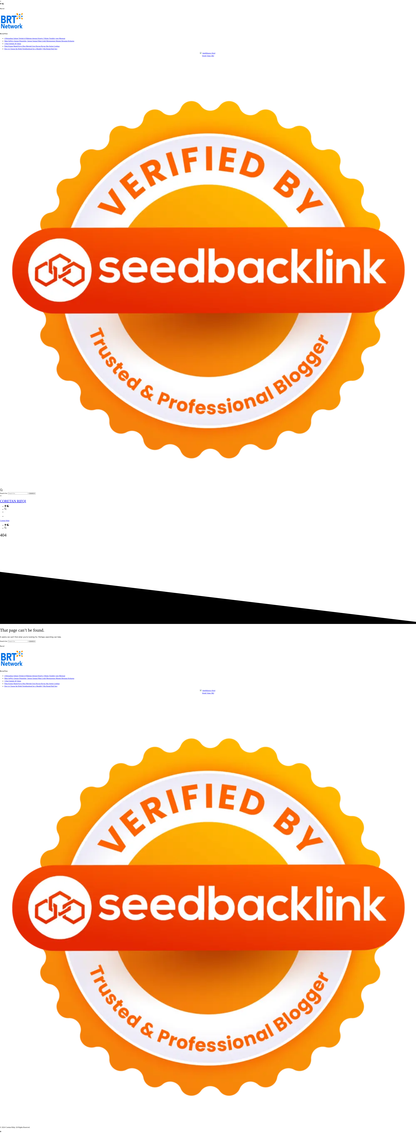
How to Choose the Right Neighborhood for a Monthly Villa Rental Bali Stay (30, 49)
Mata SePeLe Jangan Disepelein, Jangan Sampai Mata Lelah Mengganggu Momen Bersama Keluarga (39, 41)
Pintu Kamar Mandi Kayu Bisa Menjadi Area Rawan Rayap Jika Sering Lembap (32, 46)
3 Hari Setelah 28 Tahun (12, 44)
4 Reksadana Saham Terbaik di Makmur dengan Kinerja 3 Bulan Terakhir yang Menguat (34, 38)
